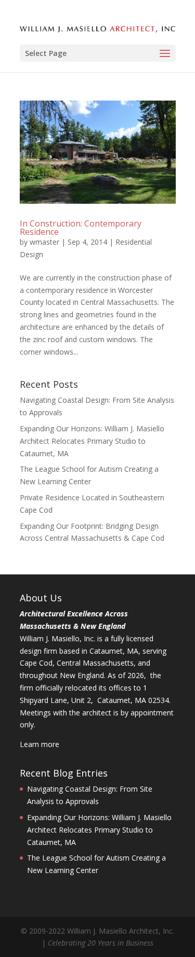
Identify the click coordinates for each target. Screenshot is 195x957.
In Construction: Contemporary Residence (80, 227)
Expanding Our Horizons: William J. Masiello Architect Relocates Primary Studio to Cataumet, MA (92, 441)
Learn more (39, 744)
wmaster (44, 242)
